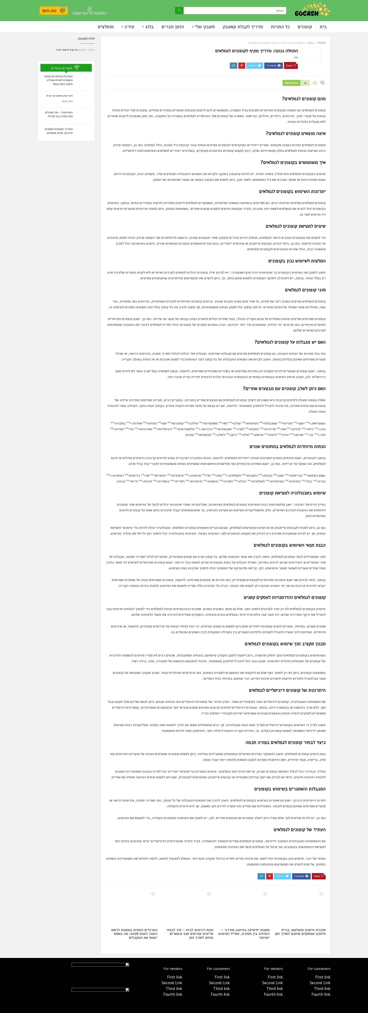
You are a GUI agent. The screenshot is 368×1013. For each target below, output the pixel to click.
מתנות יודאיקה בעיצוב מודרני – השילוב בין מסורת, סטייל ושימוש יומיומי (243, 933)
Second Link (320, 983)
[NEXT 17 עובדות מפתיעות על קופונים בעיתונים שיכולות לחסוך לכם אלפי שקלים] (364, 1003)
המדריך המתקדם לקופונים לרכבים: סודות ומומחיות (59, 131)
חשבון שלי (205, 26)
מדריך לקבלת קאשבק (243, 26)
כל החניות (280, 26)
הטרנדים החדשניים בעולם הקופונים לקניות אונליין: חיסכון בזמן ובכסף (59, 80)
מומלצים (106, 26)
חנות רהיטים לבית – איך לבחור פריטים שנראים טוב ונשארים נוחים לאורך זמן (189, 933)
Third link (322, 988)
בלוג (149, 26)
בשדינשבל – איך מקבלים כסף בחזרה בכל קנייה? (59, 114)
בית (323, 26)
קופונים (305, 26)
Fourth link (320, 994)
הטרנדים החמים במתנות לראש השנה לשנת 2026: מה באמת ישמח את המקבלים (134, 933)
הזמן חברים (173, 26)
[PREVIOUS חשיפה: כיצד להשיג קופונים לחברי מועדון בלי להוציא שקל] (4, 1003)
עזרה (129, 26)
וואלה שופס (67, 101)
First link (322, 977)
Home (321, 43)
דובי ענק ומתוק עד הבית (59, 95)
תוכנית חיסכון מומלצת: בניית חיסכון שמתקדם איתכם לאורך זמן (300, 931)
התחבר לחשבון (87, 50)
